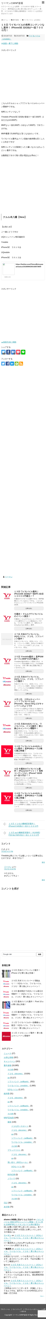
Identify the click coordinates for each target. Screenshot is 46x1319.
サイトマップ (17, 1309)
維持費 (6, 1094)
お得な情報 (8, 1057)
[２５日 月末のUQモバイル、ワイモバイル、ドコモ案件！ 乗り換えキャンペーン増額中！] (7, 729)
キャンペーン (9, 1061)
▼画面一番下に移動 (9, 43)
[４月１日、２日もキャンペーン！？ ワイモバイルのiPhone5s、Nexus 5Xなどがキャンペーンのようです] (7, 704)
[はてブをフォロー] (12, 364)
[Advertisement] (23, 75)
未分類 (6, 1207)
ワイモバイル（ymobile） (18, 1086)
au (9, 1078)
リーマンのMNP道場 (12, 3)
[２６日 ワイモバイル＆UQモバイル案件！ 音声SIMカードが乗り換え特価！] (7, 798)
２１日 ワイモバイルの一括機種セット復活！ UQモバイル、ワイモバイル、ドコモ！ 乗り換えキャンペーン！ (27, 1025)
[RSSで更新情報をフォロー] (21, 364)
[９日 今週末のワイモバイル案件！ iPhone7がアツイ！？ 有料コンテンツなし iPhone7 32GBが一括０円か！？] (7, 774)
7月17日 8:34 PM (10, 869)
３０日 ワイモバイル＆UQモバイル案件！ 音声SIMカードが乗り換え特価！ (28, 748)
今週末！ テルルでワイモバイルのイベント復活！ (28, 615)
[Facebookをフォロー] (8, 364)
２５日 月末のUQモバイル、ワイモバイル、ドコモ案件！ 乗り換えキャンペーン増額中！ (28, 726)
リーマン (9, 577)
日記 (6, 1203)
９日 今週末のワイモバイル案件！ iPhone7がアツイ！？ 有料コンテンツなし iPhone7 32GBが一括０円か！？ (28, 772)
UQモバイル (13, 1090)
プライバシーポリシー (32, 1309)
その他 (10, 1070)
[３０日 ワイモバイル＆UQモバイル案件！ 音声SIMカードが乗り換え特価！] (7, 751)
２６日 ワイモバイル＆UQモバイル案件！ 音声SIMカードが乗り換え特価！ (28, 795)
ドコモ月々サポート (19, 1126)
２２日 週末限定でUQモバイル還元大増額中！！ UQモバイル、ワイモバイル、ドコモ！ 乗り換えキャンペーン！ (27, 1015)
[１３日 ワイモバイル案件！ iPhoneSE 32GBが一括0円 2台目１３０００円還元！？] (7, 596)
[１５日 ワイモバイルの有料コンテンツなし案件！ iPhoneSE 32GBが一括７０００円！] (13, 352)
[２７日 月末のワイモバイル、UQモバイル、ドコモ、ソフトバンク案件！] (7, 639)
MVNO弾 (11, 1175)
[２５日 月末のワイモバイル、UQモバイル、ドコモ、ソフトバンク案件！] (7, 682)
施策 (9, 1122)
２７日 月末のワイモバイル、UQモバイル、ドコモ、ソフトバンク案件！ (28, 636)
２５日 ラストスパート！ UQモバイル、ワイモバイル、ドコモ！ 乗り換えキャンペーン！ (24, 1237)
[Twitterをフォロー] (3, 364)
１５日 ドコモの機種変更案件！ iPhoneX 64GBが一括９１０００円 (23, 825)
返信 (43, 862)
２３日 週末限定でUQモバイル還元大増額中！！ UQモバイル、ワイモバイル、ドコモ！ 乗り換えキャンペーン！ (27, 994)
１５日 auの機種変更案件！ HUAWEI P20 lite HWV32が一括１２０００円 (24, 834)
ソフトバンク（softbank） (19, 1082)
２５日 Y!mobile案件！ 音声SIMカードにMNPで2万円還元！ (28, 658)
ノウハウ (11, 1179)
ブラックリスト (14, 1150)
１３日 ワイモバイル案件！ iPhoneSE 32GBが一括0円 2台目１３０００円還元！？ (29, 593)
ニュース (7, 1053)
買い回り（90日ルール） (18, 1162)
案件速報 (7, 1065)
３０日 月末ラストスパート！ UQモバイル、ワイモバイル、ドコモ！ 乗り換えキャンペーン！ (24, 1267)
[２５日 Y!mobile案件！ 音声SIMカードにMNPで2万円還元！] (7, 662)
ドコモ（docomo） (16, 1074)
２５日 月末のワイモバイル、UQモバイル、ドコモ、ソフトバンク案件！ (28, 679)
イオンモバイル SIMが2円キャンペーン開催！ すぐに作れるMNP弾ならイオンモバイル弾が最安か (24, 1222)
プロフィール (5, 1309)
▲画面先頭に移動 (8, 342)
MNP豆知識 (9, 1118)
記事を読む (29, 608)
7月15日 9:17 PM (7, 851)
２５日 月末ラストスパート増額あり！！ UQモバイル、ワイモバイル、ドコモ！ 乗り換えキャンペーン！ (27, 983)
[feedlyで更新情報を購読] (17, 364)
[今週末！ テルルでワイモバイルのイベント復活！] (7, 619)
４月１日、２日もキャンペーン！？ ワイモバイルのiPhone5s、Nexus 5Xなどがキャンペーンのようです (29, 702)
